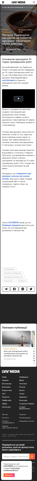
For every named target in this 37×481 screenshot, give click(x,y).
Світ (4, 394)
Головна (4, 7)
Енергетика (7, 390)
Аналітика (6, 407)
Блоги (21, 390)
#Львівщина (9, 269)
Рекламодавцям (25, 418)
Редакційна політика (26, 421)
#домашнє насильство (13, 277)
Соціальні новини (26, 404)
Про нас (5, 414)
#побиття (22, 281)
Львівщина (23, 377)
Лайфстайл (6, 400)
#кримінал (8, 281)
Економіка (6, 387)
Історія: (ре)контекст (24, 408)
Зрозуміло (9, 475)
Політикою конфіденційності (11, 469)
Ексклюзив (6, 384)
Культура (23, 400)
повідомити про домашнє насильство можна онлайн (16, 176)
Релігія (22, 387)
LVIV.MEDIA (13, 222)
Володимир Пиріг (14, 49)
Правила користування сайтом (10, 427)
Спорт (22, 394)
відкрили (16, 225)
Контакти (5, 418)
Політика (23, 384)
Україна (5, 380)
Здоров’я (23, 397)
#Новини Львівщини (12, 273)
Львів (4, 377)
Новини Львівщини (15, 7)
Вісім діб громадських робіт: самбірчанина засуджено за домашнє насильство (16, 353)
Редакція (22, 414)
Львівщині (7, 225)
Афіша (4, 404)
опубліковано (8, 80)
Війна (21, 380)
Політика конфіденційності (8, 422)
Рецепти (5, 397)
